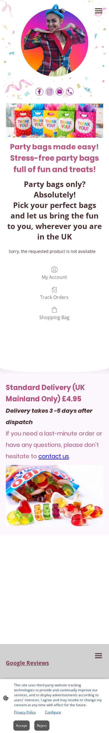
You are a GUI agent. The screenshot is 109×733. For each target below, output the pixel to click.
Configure (53, 712)
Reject (42, 725)
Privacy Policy (25, 712)
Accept (21, 725)
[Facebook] (39, 92)
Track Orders (54, 297)
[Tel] (70, 92)
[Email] (60, 92)
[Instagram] (49, 92)
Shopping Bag (54, 317)
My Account (54, 277)
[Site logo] (54, 39)
